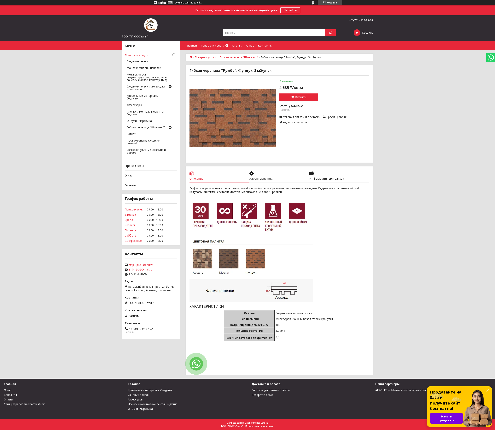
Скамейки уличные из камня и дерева (146, 151)
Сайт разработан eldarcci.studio (24, 404)
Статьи (237, 45)
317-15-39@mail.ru (140, 269)
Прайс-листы (134, 166)
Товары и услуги (212, 45)
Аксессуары (134, 105)
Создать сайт (182, 2)
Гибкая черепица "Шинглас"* (238, 57)
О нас (250, 45)
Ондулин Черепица (139, 121)
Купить (300, 97)
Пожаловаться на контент (259, 426)
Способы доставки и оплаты (271, 390)
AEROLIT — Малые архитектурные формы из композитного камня (419, 390)
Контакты (265, 45)
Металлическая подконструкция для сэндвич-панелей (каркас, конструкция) (147, 77)
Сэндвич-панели (137, 61)
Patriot (131, 134)
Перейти (290, 10)
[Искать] (330, 32)
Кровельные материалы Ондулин (142, 97)
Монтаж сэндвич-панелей (144, 68)
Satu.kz (264, 422)
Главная (191, 45)
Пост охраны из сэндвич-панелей (143, 142)
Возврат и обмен (263, 395)
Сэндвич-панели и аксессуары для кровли (146, 88)
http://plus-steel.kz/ (141, 265)
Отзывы (130, 185)
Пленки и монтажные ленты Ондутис (145, 113)
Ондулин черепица (140, 408)
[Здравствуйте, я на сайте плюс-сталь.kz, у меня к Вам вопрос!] (196, 364)
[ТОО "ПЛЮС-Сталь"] (151, 25)
